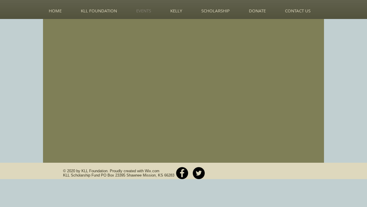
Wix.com (152, 171)
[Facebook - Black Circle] (182, 173)
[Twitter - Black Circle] (199, 173)
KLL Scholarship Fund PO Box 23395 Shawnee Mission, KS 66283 (118, 175)
